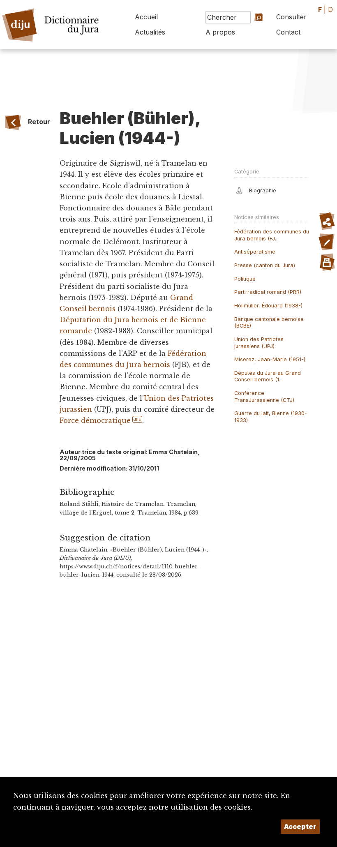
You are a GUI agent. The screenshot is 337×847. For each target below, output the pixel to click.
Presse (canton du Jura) (264, 265)
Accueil (146, 17)
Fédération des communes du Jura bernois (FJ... (271, 235)
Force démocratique (95, 420)
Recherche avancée (249, 34)
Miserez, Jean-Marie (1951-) (269, 359)
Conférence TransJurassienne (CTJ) (264, 396)
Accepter (300, 826)
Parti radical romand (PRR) (267, 292)
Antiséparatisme (254, 252)
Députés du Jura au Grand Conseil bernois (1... (267, 376)
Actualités (150, 32)
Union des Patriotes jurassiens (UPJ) (259, 342)
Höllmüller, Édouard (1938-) (268, 305)
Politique (245, 279)
